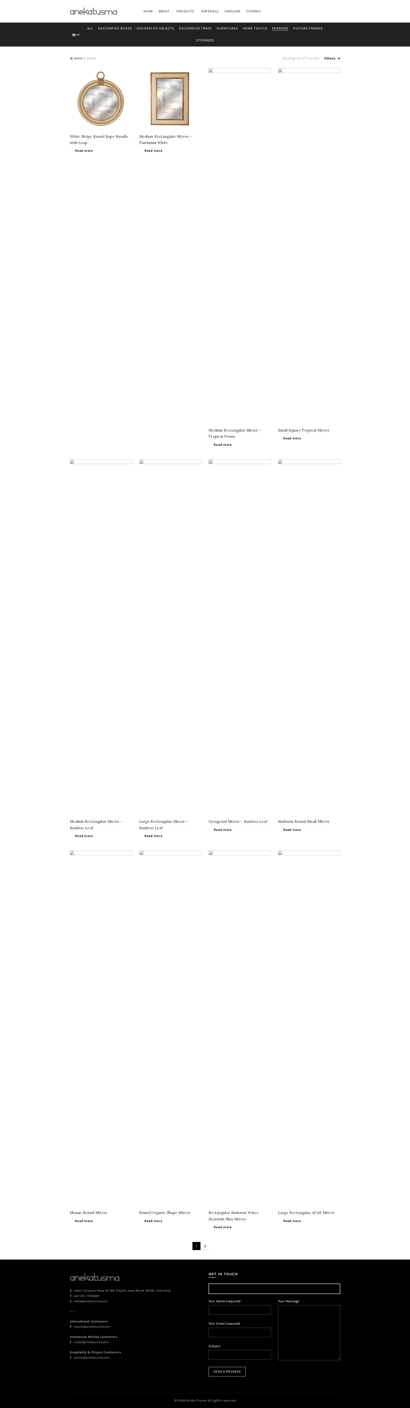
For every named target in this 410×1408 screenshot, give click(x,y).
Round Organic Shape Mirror (165, 1212)
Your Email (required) (224, 1324)
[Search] (336, 11)
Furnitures (227, 28)
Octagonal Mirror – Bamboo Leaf (238, 821)
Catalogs (232, 11)
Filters (329, 58)
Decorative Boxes (115, 28)
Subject (214, 1346)
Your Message (288, 1301)
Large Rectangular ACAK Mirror (306, 1212)
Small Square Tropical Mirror (303, 430)
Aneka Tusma (196, 1400)
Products (185, 11)
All (90, 28)
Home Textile (255, 28)
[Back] (76, 35)
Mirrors (280, 28)
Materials (210, 11)
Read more (84, 151)
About (164, 11)
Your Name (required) (225, 1301)
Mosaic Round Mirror (88, 1212)
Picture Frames (308, 28)
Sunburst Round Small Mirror (304, 821)
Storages (205, 40)
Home (148, 11)
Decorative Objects (155, 28)
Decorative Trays (195, 28)
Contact (253, 11)
